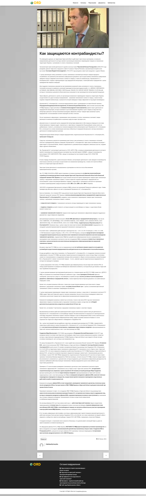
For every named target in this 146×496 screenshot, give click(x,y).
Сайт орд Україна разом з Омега (70, 485)
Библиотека (111, 3)
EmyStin (55, 444)
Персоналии (92, 3)
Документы (101, 3)
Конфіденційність (81, 491)
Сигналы (83, 3)
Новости (75, 3)
